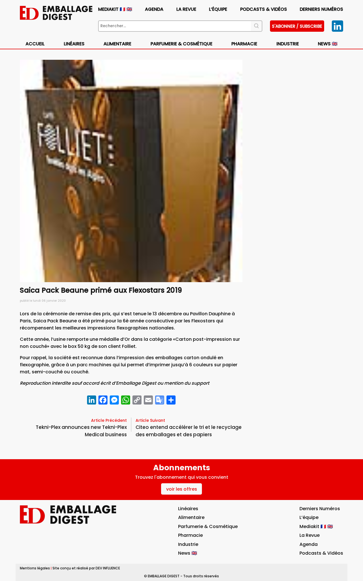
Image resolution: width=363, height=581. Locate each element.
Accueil (35, 44)
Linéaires (74, 44)
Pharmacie (244, 44)
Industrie (188, 544)
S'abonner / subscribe (297, 26)
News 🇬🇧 (327, 44)
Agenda (154, 9)
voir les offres (181, 489)
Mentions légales (35, 568)
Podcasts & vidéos (263, 9)
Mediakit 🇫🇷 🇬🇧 (115, 9)
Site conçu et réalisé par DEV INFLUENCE (86, 568)
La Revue (186, 9)
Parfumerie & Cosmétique (181, 44)
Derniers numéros (321, 9)
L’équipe (218, 9)
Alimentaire (117, 44)
